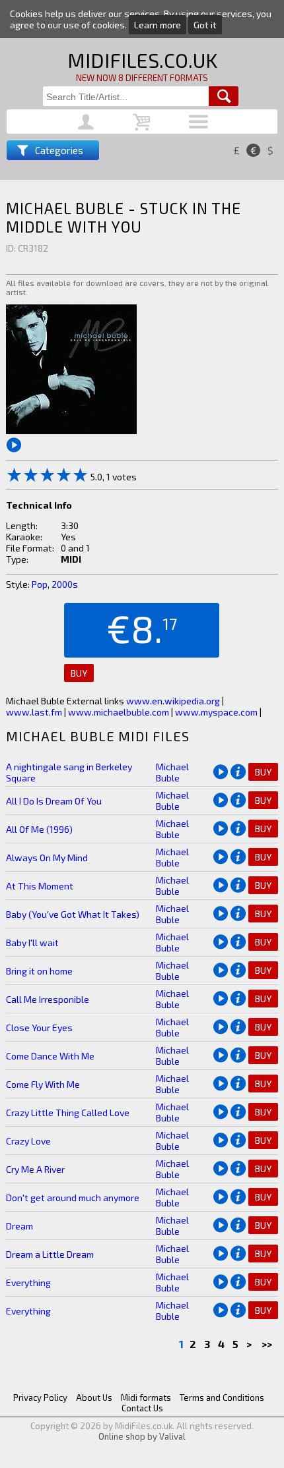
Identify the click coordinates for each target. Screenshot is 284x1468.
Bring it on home (39, 970)
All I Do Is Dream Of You (54, 800)
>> (268, 1344)
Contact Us (142, 1408)
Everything (28, 1282)
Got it (205, 24)
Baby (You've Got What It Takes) (72, 914)
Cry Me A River (35, 1169)
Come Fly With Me (43, 1084)
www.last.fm (34, 712)
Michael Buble (172, 772)
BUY (79, 673)
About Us (94, 1397)
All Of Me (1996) (39, 829)
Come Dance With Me (50, 1055)
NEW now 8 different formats (142, 77)
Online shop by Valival (142, 1436)
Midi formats (146, 1397)
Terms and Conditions (222, 1397)
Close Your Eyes (39, 1027)
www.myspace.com (216, 712)
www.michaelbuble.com (118, 712)
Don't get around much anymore (72, 1197)
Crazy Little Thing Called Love (67, 1112)
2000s (65, 584)
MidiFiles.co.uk (142, 60)
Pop (40, 584)
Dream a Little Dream (50, 1254)
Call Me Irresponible (47, 999)
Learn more (157, 24)
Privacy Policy (40, 1397)
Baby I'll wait (32, 942)
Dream (19, 1225)
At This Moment (39, 885)
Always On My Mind (47, 857)
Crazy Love (28, 1140)
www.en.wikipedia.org (173, 700)
